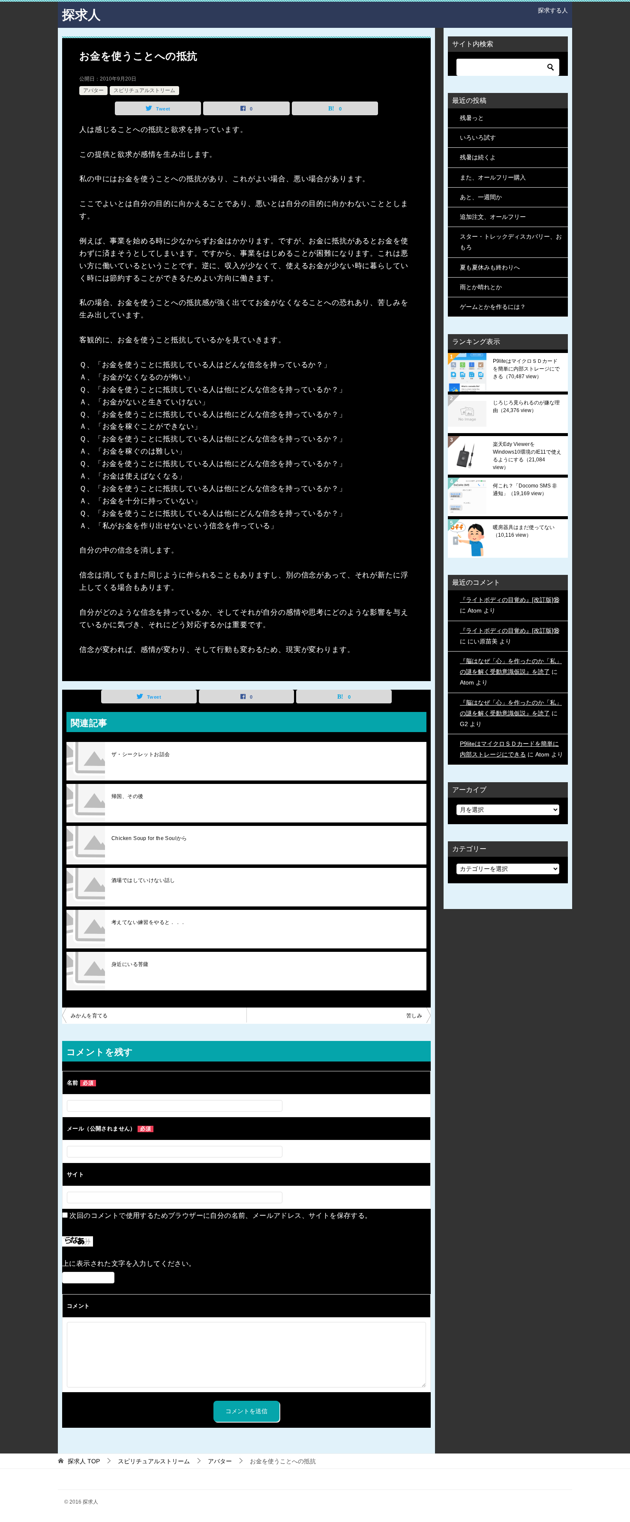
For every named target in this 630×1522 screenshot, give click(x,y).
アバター (93, 90)
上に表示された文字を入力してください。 (129, 1263)
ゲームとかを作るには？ (493, 306)
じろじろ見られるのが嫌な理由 (526, 406)
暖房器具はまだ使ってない (524, 531)
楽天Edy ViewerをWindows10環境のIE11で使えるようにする (527, 455)
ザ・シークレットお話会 (140, 754)
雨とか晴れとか (481, 287)
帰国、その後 (127, 796)
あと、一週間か (481, 197)
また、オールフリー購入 (493, 177)
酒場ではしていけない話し (143, 880)
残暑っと (472, 117)
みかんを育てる (89, 1016)
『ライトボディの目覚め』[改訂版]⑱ (509, 599)
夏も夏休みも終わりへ (490, 267)
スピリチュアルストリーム (144, 90)
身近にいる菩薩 (130, 964)
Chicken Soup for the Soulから (149, 838)
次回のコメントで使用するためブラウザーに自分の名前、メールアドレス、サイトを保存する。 (220, 1215)
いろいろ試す (478, 137)
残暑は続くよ (478, 157)
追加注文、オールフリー (493, 216)
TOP (84, 1461)
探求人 (81, 15)
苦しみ (414, 1016)
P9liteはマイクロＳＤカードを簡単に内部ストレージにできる (526, 369)
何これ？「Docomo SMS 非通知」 (525, 489)
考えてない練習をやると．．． (148, 922)
